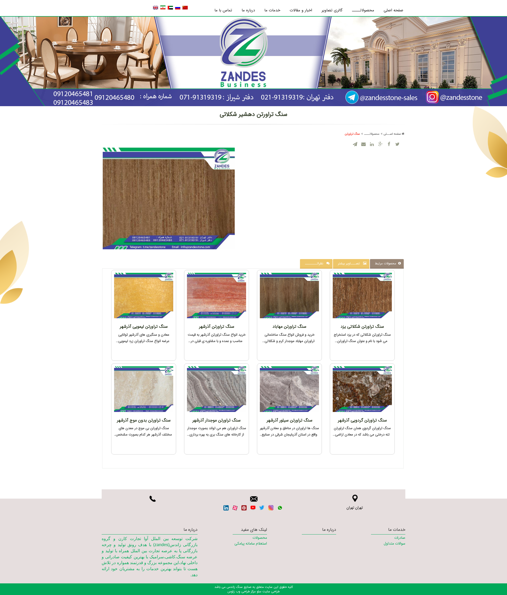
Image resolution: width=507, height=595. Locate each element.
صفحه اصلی (393, 10)
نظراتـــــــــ (315, 263)
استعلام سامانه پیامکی (250, 543)
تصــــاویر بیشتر (350, 263)
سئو (258, 591)
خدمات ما (272, 10)
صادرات (399, 537)
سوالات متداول (394, 543)
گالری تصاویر (332, 10)
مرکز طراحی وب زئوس (241, 591)
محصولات (259, 537)
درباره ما (248, 10)
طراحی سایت (270, 591)
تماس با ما (223, 10)
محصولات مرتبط (386, 263)
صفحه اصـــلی (392, 134)
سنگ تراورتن (352, 134)
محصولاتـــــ (363, 10)
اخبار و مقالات (301, 10)
